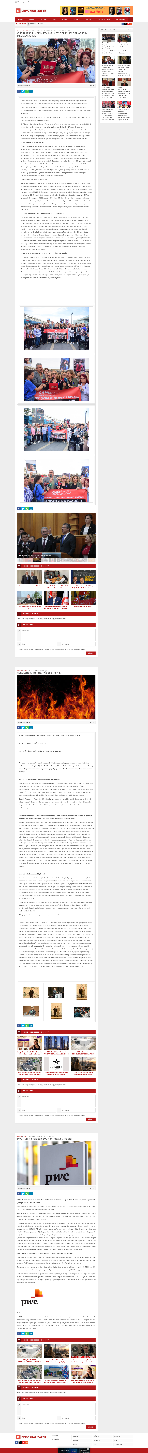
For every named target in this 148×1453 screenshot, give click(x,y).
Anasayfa (19, 31)
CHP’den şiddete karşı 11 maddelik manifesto (34, 556)
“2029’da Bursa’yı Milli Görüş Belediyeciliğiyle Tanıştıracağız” (123, 113)
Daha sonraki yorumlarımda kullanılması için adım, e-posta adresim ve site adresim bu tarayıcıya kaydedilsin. (52, 649)
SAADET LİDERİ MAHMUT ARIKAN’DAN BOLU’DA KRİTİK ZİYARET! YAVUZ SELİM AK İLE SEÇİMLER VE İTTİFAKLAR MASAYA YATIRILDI (69, 24)
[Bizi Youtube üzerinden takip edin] (128, 24)
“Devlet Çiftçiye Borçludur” (106, 44)
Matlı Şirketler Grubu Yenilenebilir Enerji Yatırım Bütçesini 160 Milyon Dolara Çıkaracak (29, 1075)
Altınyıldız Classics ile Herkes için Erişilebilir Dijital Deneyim (56, 1073)
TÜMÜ (130, 30)
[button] (21, 560)
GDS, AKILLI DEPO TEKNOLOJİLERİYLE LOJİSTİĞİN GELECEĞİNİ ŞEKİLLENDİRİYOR (83, 1054)
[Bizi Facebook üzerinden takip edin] (123, 24)
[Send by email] (31, 91)
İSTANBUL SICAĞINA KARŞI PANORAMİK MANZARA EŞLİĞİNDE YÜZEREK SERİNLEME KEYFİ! (56, 1054)
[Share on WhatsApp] (27, 91)
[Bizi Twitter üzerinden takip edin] (125, 24)
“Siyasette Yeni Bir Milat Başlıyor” (107, 66)
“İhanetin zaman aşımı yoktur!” (29, 586)
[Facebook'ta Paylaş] (19, 91)
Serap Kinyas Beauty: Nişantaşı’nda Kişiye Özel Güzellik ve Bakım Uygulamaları (29, 1054)
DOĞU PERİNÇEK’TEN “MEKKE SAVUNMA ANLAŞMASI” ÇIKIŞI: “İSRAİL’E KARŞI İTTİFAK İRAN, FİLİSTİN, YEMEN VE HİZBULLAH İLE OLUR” (123, 95)
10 (91, 560)
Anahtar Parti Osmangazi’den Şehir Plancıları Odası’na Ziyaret (56, 587)
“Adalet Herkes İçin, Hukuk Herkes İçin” (29, 607)
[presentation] (28, 23)
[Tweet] (23, 91)
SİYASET (25, 31)
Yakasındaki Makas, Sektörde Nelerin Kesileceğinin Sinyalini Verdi (83, 1361)
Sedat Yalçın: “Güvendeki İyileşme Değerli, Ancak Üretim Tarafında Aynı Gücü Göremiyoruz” (83, 588)
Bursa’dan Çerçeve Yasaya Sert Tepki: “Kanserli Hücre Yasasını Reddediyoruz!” (123, 69)
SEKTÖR (25, 670)
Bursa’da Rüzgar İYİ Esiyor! (83, 606)
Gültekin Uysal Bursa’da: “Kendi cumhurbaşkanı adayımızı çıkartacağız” (122, 47)
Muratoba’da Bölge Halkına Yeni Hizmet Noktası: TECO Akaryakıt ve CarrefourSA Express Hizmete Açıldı (56, 1382)
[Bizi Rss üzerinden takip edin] (131, 24)
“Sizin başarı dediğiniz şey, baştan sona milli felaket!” (108, 89)
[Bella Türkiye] (96, 14)
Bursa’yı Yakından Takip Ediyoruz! (107, 110)
